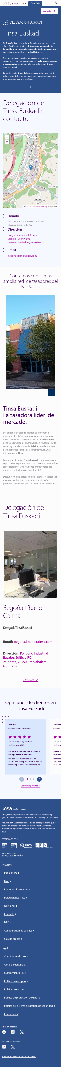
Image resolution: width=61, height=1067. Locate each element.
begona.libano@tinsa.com (22, 255)
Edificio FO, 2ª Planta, (19, 238)
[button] (31, 167)
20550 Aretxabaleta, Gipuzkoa (24, 242)
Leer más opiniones (29, 786)
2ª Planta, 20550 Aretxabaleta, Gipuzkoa (25, 664)
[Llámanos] (56, 3)
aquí (4, 831)
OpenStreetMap (40, 206)
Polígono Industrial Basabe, (23, 235)
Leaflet (28, 206)
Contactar (28, 679)
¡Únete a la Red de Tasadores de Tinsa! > (19, 1056)
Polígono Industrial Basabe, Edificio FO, (25, 655)
